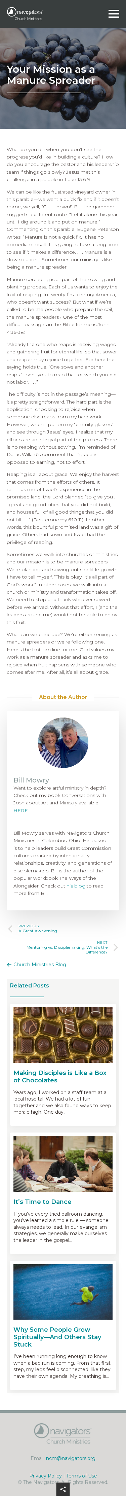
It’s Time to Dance (42, 1202)
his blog (76, 886)
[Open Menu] (114, 13)
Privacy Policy (45, 1476)
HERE (20, 810)
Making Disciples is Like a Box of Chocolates (60, 1077)
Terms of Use (81, 1476)
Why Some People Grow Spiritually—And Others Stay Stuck (57, 1337)
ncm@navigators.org (70, 1458)
